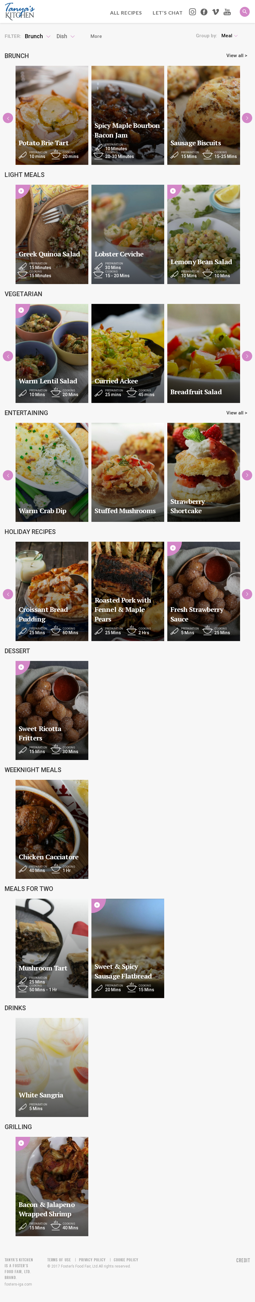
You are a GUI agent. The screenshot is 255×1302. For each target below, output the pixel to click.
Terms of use (59, 1259)
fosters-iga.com (18, 1284)
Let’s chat (168, 13)
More (96, 36)
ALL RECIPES (126, 13)
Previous (7, 118)
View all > (236, 55)
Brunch (34, 36)
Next (247, 118)
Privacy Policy (92, 1259)
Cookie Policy (126, 1259)
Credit (243, 1260)
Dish (62, 36)
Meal (226, 35)
